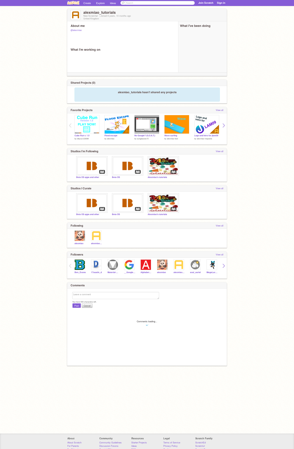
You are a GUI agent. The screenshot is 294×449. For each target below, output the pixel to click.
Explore (100, 3)
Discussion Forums (108, 445)
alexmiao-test (172, 138)
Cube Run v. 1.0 (82, 135)
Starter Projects (139, 442)
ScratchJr (200, 445)
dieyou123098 (83, 138)
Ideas (113, 3)
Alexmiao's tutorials (157, 177)
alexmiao (110, 138)
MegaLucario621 (212, 272)
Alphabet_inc (146, 272)
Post (76, 305)
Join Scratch (205, 3)
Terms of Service (171, 442)
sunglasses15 (143, 138)
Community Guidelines (110, 442)
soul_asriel (195, 272)
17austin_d (96, 272)
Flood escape (110, 135)
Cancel (87, 305)
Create (87, 3)
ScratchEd (200, 442)
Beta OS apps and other (87, 177)
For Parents (73, 445)
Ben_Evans (80, 272)
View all (219, 110)
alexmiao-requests (204, 138)
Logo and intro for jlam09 (206, 135)
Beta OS (116, 177)
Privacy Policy (170, 445)
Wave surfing (170, 135)
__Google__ (129, 272)
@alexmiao (76, 30)
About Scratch (74, 442)
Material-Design (113, 272)
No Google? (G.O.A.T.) (144, 135)
